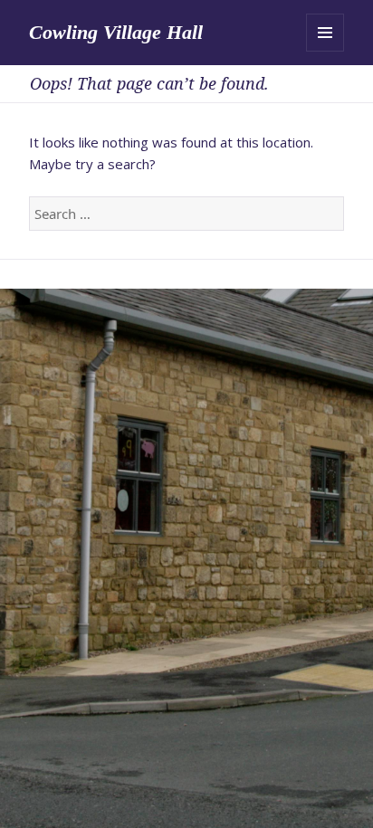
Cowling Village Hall (116, 32)
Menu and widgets (325, 33)
